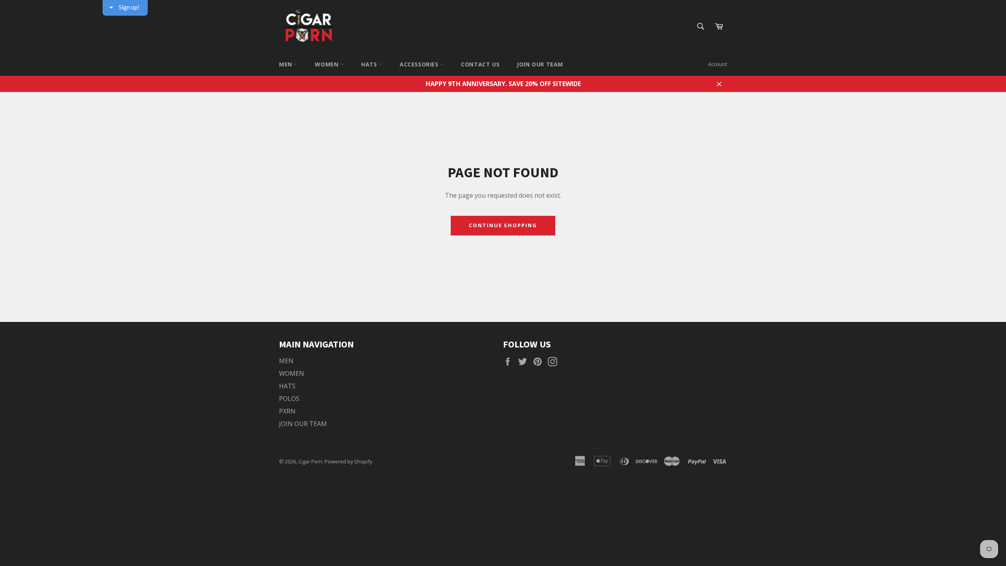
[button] (586, 56)
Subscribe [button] (503, 160)
